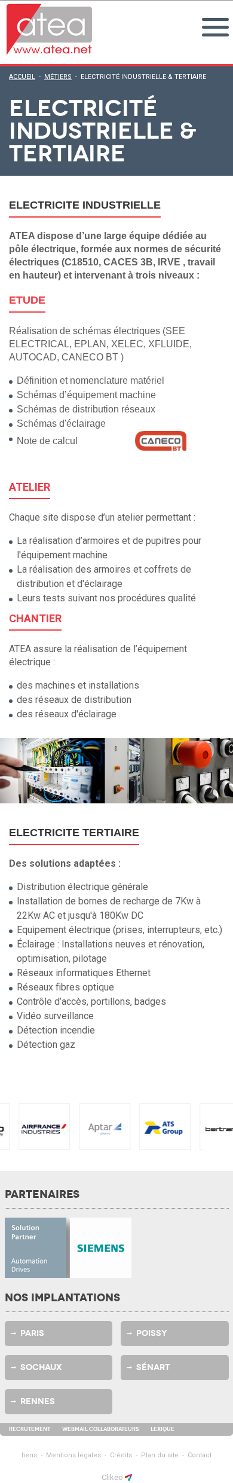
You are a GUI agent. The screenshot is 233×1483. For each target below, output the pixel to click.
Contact (199, 1455)
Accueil (22, 77)
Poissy (151, 1333)
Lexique (162, 1429)
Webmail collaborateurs (100, 1429)
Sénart (153, 1367)
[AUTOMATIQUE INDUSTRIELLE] (49, 29)
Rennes (37, 1401)
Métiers (58, 77)
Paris (32, 1333)
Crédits (121, 1455)
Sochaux (41, 1367)
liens (29, 1455)
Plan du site (160, 1455)
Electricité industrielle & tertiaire (143, 77)
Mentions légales (73, 1455)
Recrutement (29, 1429)
